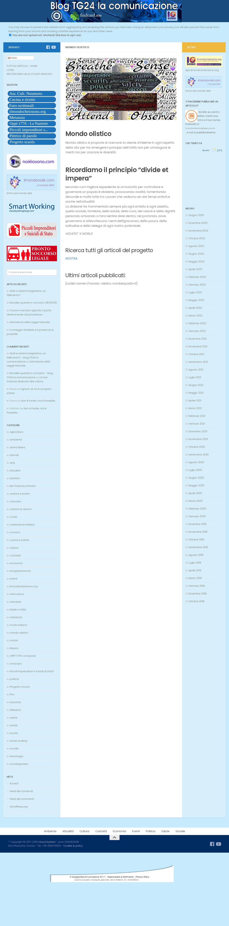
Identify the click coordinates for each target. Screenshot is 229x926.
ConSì (13, 517)
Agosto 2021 (195, 369)
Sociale (180, 831)
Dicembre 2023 (197, 223)
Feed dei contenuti (21, 791)
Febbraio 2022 (197, 323)
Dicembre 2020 (197, 431)
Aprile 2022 (195, 308)
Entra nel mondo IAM (19, 193)
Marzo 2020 (195, 501)
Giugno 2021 (195, 385)
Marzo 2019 (195, 578)
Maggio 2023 (196, 261)
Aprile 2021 (194, 400)
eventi (13, 578)
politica (14, 679)
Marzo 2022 (195, 315)
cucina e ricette (19, 540)
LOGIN (10, 70)
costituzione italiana (22, 524)
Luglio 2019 (194, 562)
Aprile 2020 (195, 493)
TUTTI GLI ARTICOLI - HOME (22, 66)
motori (14, 640)
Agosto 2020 (196, 462)
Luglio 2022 (195, 292)
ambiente (16, 439)
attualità (15, 470)
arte (12, 463)
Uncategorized (19, 764)
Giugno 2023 (196, 254)
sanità (13, 725)
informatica (17, 594)
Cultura (84, 831)
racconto (15, 702)
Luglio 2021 (194, 377)
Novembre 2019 (197, 532)
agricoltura (16, 432)
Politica (150, 831)
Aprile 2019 (194, 570)
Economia (119, 831)
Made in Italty (18, 609)
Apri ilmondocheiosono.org (202, 70)
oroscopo (16, 663)
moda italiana (18, 625)
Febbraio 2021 (196, 416)
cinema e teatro (20, 493)
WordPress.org (18, 806)
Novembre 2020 (198, 439)
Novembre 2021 (197, 346)
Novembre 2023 (198, 230)
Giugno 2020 (196, 477)
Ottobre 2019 (196, 539)
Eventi (136, 831)
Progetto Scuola (20, 686)
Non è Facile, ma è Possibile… (38, 400)
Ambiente (50, 831)
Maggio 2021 (196, 393)
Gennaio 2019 (196, 586)
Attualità (68, 831)
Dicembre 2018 (197, 593)
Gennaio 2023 (197, 284)
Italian (13, 58)
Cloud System (47, 842)
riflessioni (15, 710)
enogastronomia (20, 571)
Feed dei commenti (22, 799)
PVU (12, 694)
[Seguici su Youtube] (53, 47)
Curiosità (15, 555)
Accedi (14, 783)
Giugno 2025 (196, 215)
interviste (15, 602)
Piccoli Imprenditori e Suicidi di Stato (32, 671)
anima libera (17, 447)
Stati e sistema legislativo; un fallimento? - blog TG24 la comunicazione (26, 357)
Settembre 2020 (198, 454)
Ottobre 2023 (196, 238)
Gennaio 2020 (197, 516)
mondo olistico (19, 632)
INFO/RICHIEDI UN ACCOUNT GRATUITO (29, 74)
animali (14, 455)
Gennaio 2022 (197, 331)
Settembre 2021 (198, 362)
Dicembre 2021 (197, 338)
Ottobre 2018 (196, 601)
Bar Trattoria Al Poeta (23, 486)
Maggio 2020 (196, 485)
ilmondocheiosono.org (24, 586)
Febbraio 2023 (197, 277)
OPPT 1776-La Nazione (23, 656)
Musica (14, 648)
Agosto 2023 (196, 246)
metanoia (16, 617)
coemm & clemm (21, 509)
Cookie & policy (73, 845)
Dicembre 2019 (197, 524)
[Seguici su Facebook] (48, 47)
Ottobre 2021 (196, 354)
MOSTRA (71, 258)
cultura (14, 547)
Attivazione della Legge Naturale (30, 322)
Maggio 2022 (196, 300)
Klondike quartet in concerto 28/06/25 (33, 302)
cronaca (15, 532)
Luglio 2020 (195, 470)
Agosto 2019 (195, 555)
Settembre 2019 (198, 547)
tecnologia (16, 756)
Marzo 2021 (195, 408)
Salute (165, 831)
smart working (18, 741)
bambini (15, 478)
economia (16, 563)
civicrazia (15, 501)
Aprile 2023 (195, 269)
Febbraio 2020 (197, 508)
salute (13, 717)
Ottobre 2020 (196, 447)
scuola (14, 733)
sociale (14, 748)
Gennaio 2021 (196, 423)
